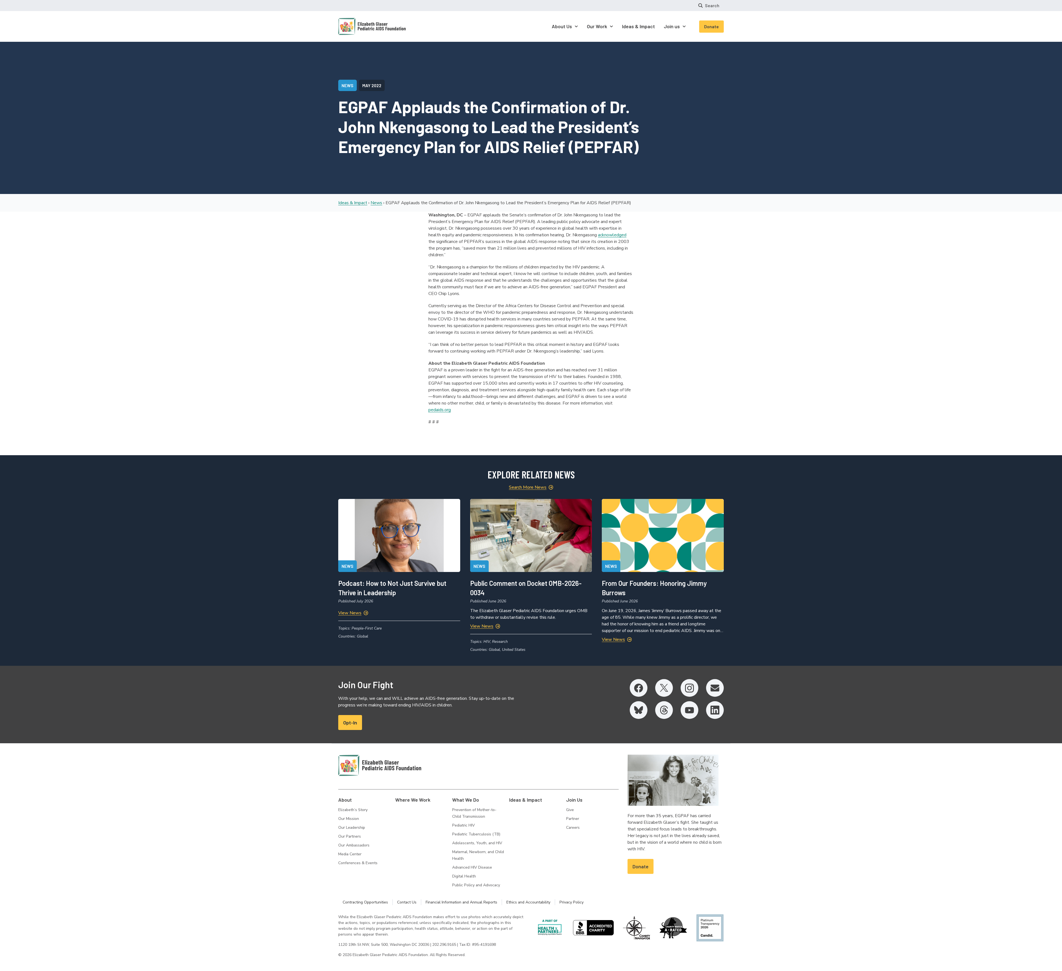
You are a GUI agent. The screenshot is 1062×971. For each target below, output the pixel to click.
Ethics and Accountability (528, 902)
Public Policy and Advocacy (476, 885)
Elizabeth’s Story (353, 809)
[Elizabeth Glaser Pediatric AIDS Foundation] (379, 765)
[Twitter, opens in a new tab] (664, 688)
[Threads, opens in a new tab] (664, 710)
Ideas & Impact (352, 203)
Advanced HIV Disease (472, 867)
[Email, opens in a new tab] (715, 688)
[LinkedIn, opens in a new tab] (715, 710)
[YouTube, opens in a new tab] (689, 710)
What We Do (465, 800)
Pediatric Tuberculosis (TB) (476, 834)
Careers (573, 827)
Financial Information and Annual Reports (461, 902)
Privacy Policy (571, 902)
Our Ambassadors (353, 845)
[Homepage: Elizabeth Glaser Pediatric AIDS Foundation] (357, 26)
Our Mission (348, 818)
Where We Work (412, 800)
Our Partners (349, 836)
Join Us (574, 800)
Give (570, 809)
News (376, 203)
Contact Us (407, 902)
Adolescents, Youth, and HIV (477, 843)
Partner (572, 818)
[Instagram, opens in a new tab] (689, 688)
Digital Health (464, 876)
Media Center (349, 854)
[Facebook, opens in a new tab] (638, 688)
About (345, 800)
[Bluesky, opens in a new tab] (638, 710)
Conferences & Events (358, 863)
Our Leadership (351, 827)
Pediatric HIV (463, 825)
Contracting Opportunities (365, 902)
